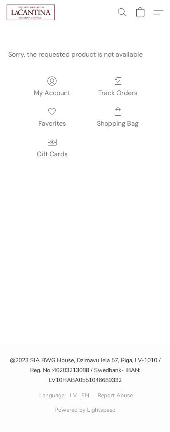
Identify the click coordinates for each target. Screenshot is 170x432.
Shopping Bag (118, 123)
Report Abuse (115, 395)
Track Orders (117, 92)
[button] (32, 12)
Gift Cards (52, 154)
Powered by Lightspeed (85, 410)
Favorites (52, 123)
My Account (52, 92)
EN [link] (85, 395)
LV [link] (73, 395)
